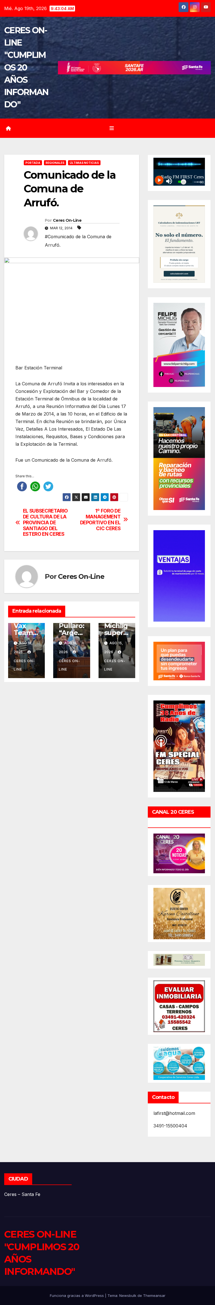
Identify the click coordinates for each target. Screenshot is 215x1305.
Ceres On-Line (67, 220)
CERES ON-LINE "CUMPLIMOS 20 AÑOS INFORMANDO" (26, 67)
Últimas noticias (84, 162)
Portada (32, 162)
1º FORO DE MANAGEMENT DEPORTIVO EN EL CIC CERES (100, 519)
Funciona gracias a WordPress (77, 1295)
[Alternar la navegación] (111, 128)
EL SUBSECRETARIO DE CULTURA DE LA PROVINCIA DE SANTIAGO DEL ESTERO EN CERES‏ (45, 522)
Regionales (55, 162)
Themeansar (154, 1295)
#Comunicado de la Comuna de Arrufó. (78, 241)
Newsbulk (127, 1295)
